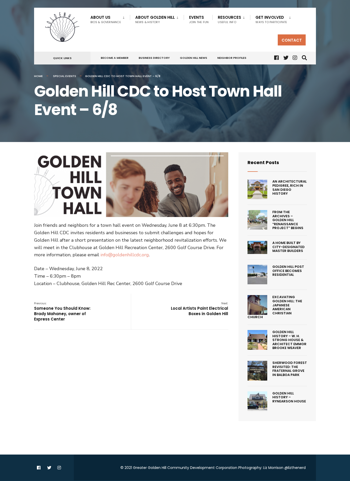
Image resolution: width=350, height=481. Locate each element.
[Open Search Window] (303, 58)
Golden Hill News (193, 58)
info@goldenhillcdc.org (124, 255)
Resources (229, 19)
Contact (292, 40)
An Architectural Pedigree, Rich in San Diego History (289, 187)
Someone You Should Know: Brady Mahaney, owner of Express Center (62, 311)
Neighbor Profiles (231, 58)
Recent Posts (263, 162)
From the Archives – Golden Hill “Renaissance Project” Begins (287, 220)
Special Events (64, 76)
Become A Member (114, 58)
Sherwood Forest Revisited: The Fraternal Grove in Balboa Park (289, 368)
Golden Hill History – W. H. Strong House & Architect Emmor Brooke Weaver (289, 339)
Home (38, 76)
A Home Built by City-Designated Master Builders (288, 246)
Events (199, 19)
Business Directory (154, 58)
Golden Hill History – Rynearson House (289, 397)
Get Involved (271, 19)
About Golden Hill (155, 19)
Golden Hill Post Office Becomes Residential (288, 270)
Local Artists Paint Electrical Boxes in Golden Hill (199, 308)
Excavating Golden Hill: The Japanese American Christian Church (275, 307)
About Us (105, 19)
